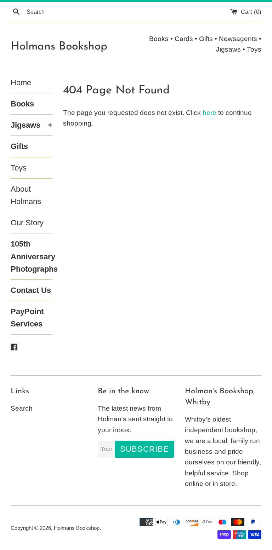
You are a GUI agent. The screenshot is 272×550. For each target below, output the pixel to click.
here (209, 112)
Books (22, 103)
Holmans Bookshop (59, 46)
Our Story (27, 222)
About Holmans (26, 195)
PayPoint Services (27, 317)
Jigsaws (31, 125)
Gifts (19, 146)
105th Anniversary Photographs (31, 256)
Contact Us (31, 290)
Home (21, 82)
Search (22, 408)
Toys (19, 167)
